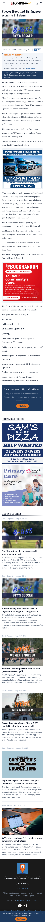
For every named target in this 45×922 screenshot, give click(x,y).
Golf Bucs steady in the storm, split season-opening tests (19, 552)
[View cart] (36, 3)
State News (22, 883)
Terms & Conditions (25, 911)
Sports (23, 878)
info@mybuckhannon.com (27, 900)
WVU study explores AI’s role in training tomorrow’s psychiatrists (22, 839)
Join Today (21, 919)
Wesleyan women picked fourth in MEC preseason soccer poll (21, 670)
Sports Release (7, 636)
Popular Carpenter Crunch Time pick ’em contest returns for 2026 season (20, 782)
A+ (39, 50)
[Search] (41, 3)
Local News (11, 878)
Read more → (31, 68)
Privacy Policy (10, 911)
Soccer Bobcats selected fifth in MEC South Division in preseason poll (20, 725)
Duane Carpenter (8, 519)
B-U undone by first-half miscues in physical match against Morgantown (20, 610)
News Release (7, 805)
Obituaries (34, 878)
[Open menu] (3, 3)
